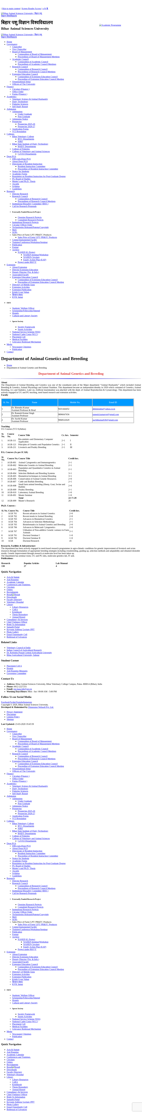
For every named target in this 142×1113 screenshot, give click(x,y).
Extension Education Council (25, 74)
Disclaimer (11, 714)
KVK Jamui (17, 297)
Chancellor (17, 47)
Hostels (15, 313)
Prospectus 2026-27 (26, 126)
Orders (10, 589)
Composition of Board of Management (35, 54)
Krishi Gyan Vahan (20, 292)
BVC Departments (26, 139)
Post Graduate (24, 116)
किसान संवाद (17, 294)
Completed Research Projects (30, 220)
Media (9, 344)
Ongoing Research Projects (30, 217)
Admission (11, 109)
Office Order (17, 91)
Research (11, 191)
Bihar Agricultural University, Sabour (23, 655)
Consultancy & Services (17, 619)
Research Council (20, 67)
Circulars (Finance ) (21, 89)
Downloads (12, 597)
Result (9, 594)
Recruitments (12, 592)
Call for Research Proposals (24, 206)
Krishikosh (17, 612)
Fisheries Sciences (20, 104)
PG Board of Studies (21, 179)
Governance (12, 44)
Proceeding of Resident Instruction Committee (38, 169)
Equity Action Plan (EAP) (34, 260)
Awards (15, 184)
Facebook (5, 702)
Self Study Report (20, 106)
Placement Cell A (14, 666)
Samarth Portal (13, 627)
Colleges (10, 134)
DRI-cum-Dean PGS (21, 159)
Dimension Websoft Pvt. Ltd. (41, 707)
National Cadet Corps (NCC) (25, 334)
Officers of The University (23, 84)
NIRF (20, 141)
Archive (15, 250)
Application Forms (20, 129)
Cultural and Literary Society (25, 315)
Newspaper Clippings (21, 347)
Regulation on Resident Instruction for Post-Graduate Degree (39, 176)
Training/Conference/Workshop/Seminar (30, 242)
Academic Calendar (15, 582)
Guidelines (17, 189)
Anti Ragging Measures (17, 671)
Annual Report (18, 617)
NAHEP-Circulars (31, 257)
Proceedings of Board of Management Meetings (39, 57)
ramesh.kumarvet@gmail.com (106, 414)
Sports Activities (25, 329)
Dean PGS (11, 156)
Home (9, 42)
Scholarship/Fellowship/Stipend (26, 311)
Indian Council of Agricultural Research (24, 650)
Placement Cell (18, 337)
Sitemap (10, 719)
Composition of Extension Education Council (38, 76)
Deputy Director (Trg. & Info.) (25, 272)
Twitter (13, 702)
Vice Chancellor (19, 49)
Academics (11, 96)
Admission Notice (20, 119)
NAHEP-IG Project (26, 252)
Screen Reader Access (31, 8)
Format (15, 247)
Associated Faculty (20, 275)
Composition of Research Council (32, 69)
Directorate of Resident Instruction (27, 164)
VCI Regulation (19, 131)
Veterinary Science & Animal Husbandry (30, 99)
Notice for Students (20, 171)
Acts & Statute (13, 577)
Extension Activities (21, 287)
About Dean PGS (20, 161)
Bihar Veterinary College (23, 136)
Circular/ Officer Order (22, 225)
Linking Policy (13, 717)
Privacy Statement (14, 712)
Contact (10, 352)
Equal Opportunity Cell (17, 634)
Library (10, 604)
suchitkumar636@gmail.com (105, 420)
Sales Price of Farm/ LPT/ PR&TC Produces (37, 237)
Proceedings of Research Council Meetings (36, 71)
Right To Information (16, 624)
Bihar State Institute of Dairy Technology (30, 144)
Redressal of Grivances (17, 637)
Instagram (27, 702)
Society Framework (26, 327)
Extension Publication (21, 289)
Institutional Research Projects (25, 222)
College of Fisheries (21, 149)
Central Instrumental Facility (24, 240)
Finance (10, 86)
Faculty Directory (14, 599)
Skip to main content (11, 8)
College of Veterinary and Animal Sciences (31, 151)
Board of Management (22, 52)
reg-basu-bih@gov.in (22, 689)
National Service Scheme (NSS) (26, 332)
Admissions (17, 111)
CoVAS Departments (27, 154)
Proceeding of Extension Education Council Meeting (41, 79)
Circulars (11, 587)
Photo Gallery (13, 632)
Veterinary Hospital (15, 602)
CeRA (15, 609)
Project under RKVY (27, 262)
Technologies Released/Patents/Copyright (30, 227)
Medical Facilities (20, 339)
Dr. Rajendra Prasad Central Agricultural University (29, 652)
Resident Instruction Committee (31, 166)
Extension (11, 265)
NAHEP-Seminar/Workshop (35, 255)
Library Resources (20, 607)
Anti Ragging (13, 579)
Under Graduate (25, 114)
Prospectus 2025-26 (26, 124)
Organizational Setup (21, 81)
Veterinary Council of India (19, 647)
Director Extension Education (25, 270)
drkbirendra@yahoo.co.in (104, 409)
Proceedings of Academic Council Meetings (37, 64)
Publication (17, 245)
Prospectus (17, 121)
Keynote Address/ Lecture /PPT (21, 629)
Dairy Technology (20, 101)
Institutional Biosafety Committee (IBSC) (30, 204)
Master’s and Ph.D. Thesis (23, 181)
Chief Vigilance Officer (17, 622)
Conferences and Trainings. (19, 584)
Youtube (19, 702)
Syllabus (16, 186)
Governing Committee (16, 673)
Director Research (20, 194)
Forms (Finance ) (19, 94)
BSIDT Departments (27, 146)
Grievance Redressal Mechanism (26, 342)
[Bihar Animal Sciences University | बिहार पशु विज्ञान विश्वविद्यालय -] (22, 16)
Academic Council (20, 59)
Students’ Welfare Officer (23, 308)
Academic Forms (19, 174)
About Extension (19, 267)
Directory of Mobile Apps (23, 284)
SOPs (14, 232)
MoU (14, 230)
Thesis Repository (20, 614)
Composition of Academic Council (33, 62)
